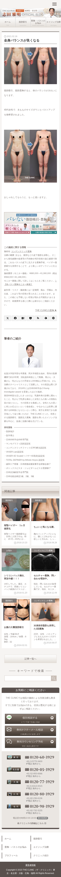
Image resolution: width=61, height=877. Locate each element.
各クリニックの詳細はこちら (30, 823)
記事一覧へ (30, 658)
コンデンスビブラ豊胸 (43, 550)
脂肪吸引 (23, 22)
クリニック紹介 (41, 855)
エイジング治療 (53, 22)
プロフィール (11, 855)
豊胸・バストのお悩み (38, 22)
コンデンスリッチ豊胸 (21, 251)
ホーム (8, 22)
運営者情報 (30, 865)
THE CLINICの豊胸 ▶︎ (46, 310)
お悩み (9, 550)
